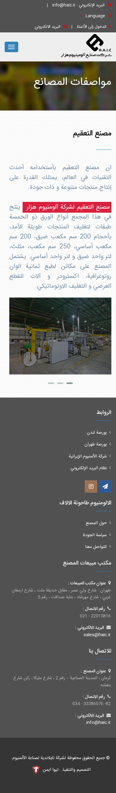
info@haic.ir (63, 5)
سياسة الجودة (95, 535)
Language (94, 16)
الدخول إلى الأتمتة (91, 26)
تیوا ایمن (49, 770)
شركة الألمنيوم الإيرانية (88, 456)
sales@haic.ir (97, 635)
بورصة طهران (95, 444)
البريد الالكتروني (48, 26)
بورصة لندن (97, 432)
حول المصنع (96, 523)
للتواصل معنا (96, 547)
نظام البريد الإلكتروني (89, 468)
